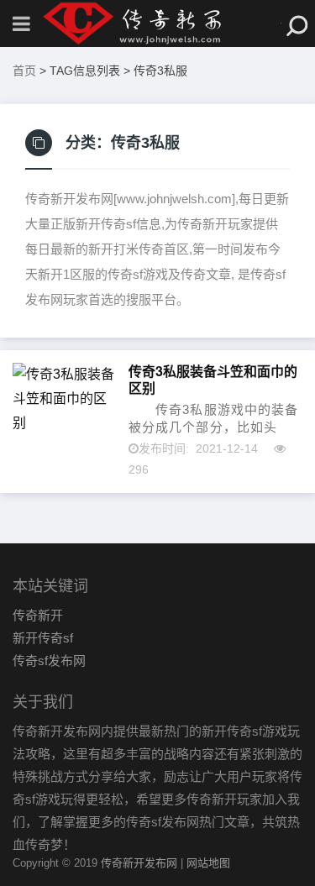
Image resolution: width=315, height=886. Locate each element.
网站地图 (208, 863)
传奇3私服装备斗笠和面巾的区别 (213, 379)
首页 (24, 70)
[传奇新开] (158, 23)
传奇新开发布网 (139, 863)
